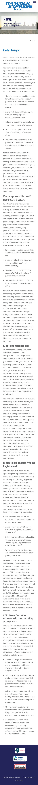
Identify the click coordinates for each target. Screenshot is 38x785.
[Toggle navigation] (34, 2)
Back (32, 40)
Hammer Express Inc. (15, 777)
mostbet (29, 587)
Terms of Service (28, 777)
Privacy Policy (19, 780)
